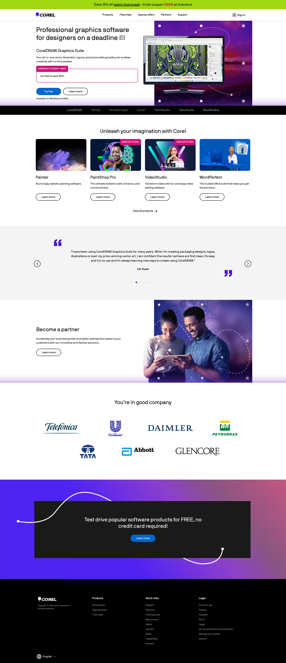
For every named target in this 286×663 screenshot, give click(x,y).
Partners (150, 610)
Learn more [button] (48, 197)
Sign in (241, 15)
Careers (150, 643)
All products (98, 605)
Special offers (99, 610)
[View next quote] (248, 264)
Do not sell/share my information (216, 629)
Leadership (151, 639)
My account (152, 619)
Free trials (97, 615)
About (149, 624)
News (148, 634)
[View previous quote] (38, 264)
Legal (202, 624)
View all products (143, 211)
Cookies (203, 615)
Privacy (203, 610)
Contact (150, 629)
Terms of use (205, 605)
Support (150, 605)
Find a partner (153, 615)
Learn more (75, 91)
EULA (202, 619)
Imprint (202, 639)
